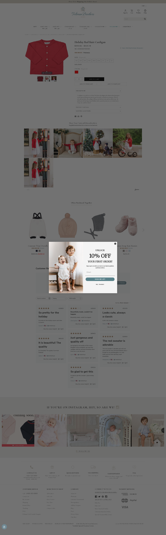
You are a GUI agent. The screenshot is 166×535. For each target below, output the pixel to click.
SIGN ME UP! (100, 279)
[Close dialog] (115, 244)
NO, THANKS (100, 284)
